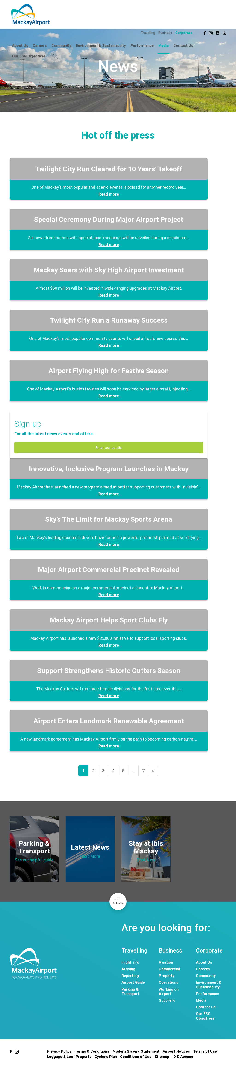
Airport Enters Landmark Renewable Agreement (108, 721)
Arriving (128, 969)
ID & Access (182, 1056)
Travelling (148, 33)
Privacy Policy (59, 1051)
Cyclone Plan (105, 1056)
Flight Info (130, 962)
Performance (142, 45)
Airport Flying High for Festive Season (108, 371)
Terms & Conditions (92, 1051)
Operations (168, 982)
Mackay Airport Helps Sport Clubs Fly (109, 620)
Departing (130, 976)
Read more (108, 194)
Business (165, 33)
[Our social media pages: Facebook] (205, 32)
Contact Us (183, 45)
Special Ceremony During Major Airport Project (108, 219)
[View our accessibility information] (224, 32)
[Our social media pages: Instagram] (211, 32)
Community (61, 45)
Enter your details (109, 448)
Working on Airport (169, 991)
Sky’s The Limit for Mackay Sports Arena (108, 519)
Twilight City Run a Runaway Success (109, 320)
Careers (40, 45)
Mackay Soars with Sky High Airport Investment (109, 270)
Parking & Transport (130, 991)
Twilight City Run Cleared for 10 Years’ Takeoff (108, 169)
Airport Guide (133, 982)
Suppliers (167, 1000)
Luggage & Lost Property (69, 1056)
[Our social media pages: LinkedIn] (217, 32)
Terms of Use (205, 1051)
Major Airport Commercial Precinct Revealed (108, 570)
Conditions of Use (135, 1056)
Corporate (183, 33)
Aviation (166, 962)
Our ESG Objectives (29, 56)
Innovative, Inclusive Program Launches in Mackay (109, 469)
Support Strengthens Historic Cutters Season (108, 671)
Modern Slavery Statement (135, 1051)
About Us (20, 45)
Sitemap (162, 1056)
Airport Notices (176, 1051)
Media (163, 45)
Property (166, 976)
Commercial (169, 969)
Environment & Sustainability (101, 45)
